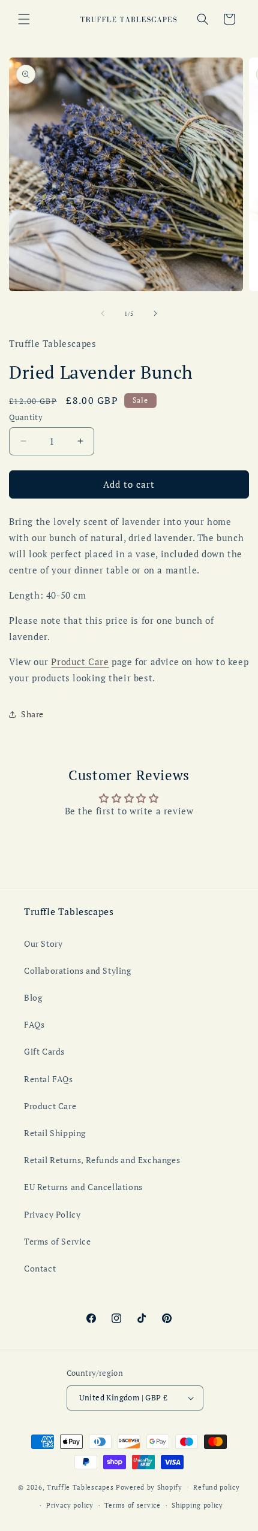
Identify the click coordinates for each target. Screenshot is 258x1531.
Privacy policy (70, 1505)
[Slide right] (155, 313)
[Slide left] (102, 313)
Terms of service (132, 1505)
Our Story (43, 943)
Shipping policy (197, 1505)
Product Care (80, 662)
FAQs (34, 1024)
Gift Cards (44, 1051)
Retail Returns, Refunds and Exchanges (102, 1159)
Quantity (26, 417)
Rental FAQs (48, 1079)
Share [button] (32, 714)
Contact (40, 1268)
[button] (24, 19)
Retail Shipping (55, 1133)
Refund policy (216, 1487)
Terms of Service (57, 1241)
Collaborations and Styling (77, 970)
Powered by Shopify (149, 1486)
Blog (33, 997)
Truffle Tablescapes (81, 1486)
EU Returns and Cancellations (83, 1186)
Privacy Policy (52, 1214)
